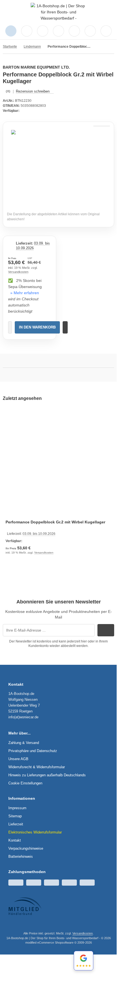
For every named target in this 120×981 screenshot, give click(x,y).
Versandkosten (18, 272)
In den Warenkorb (37, 327)
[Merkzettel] (58, 31)
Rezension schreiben (33, 91)
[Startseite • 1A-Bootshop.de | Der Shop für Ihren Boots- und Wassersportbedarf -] (58, 18)
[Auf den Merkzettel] (65, 327)
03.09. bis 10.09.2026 (33, 245)
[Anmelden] (42, 31)
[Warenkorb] (74, 31)
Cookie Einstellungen (25, 783)
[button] (106, 31)
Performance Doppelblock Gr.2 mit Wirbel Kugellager (55, 522)
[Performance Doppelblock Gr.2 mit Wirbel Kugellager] (58, 463)
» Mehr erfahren (24, 293)
